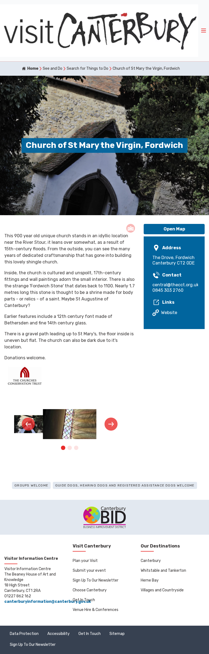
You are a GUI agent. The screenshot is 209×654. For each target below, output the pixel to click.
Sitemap (117, 633)
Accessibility (58, 633)
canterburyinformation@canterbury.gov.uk (47, 601)
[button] (28, 424)
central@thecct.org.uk (174, 284)
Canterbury (151, 560)
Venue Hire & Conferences (95, 609)
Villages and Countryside (162, 590)
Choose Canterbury (90, 590)
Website (169, 312)
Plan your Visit (85, 560)
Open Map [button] (174, 229)
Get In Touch (84, 600)
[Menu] (203, 30)
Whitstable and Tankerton (163, 570)
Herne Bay (150, 580)
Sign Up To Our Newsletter (95, 580)
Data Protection (24, 633)
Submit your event (89, 570)
